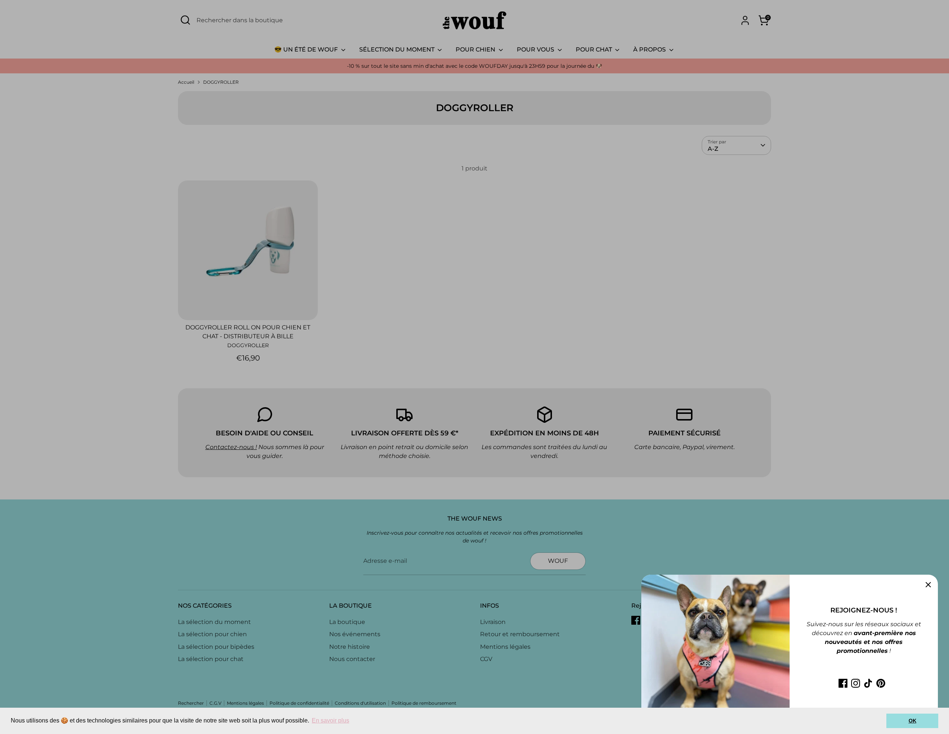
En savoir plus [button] (330, 720)
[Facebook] (843, 683)
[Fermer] (928, 584)
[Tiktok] (868, 683)
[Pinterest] (880, 683)
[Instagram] (855, 683)
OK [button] (912, 721)
